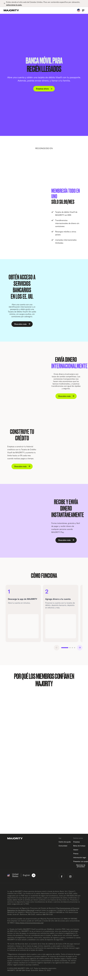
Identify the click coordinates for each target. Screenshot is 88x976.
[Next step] (79, 647)
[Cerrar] (5, 3)
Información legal (79, 857)
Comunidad (63, 846)
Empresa (76, 842)
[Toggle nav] (83, 10)
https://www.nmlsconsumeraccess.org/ (29, 923)
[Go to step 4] (74, 647)
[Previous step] (56, 647)
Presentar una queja (80, 861)
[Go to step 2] (70, 647)
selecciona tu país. (14, 5)
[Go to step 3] (72, 647)
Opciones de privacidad (80, 865)
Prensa (75, 854)
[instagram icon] (70, 876)
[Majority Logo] (11, 10)
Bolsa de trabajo (79, 846)
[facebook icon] (62, 876)
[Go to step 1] (64, 647)
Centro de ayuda (65, 842)
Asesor (75, 850)
